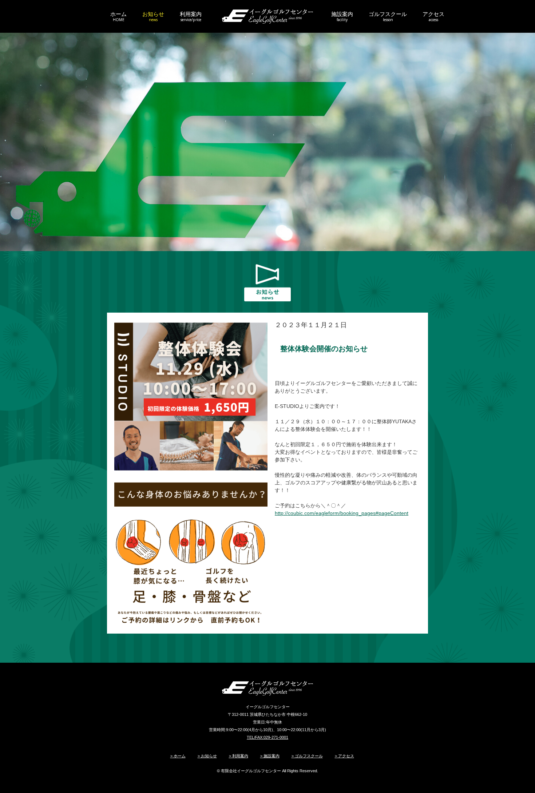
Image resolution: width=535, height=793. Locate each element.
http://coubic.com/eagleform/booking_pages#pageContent (341, 513)
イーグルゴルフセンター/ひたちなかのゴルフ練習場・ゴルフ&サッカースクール (267, 16)
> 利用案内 (238, 756)
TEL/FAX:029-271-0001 (267, 737)
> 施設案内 (270, 756)
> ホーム (178, 756)
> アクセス (344, 756)
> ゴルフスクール (307, 756)
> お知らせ (207, 756)
